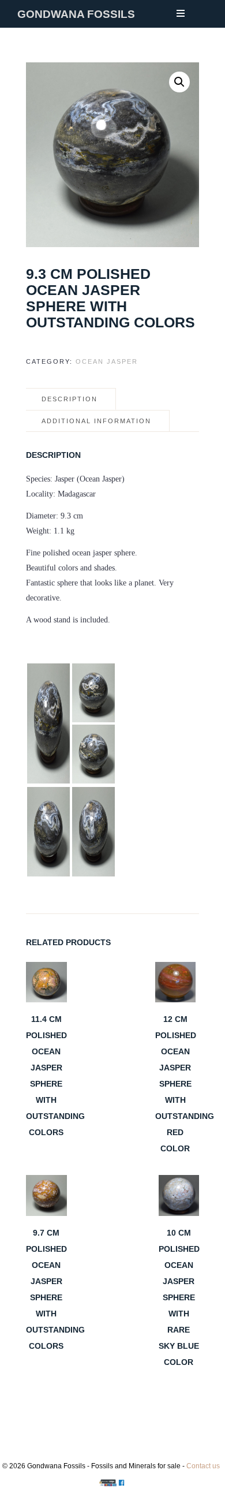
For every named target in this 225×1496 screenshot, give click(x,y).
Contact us (203, 1466)
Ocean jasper (107, 361)
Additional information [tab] (96, 420)
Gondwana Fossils (76, 14)
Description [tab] (69, 399)
